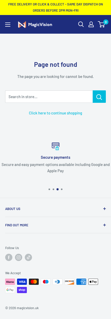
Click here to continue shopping (55, 113)
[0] (101, 24)
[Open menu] (7, 25)
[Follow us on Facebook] (8, 257)
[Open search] (81, 24)
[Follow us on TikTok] (28, 257)
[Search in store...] (99, 96)
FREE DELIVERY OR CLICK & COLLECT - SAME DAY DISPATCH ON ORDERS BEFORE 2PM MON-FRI (55, 7)
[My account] (91, 24)
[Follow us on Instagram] (18, 257)
